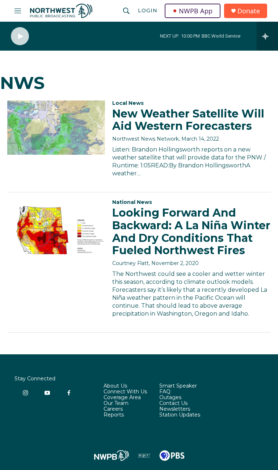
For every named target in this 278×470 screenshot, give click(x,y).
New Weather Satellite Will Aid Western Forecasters (188, 120)
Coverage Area (122, 398)
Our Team (116, 403)
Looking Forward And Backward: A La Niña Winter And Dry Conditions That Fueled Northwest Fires (191, 231)
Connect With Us (125, 392)
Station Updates (179, 415)
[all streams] (267, 36)
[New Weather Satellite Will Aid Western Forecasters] (56, 128)
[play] (20, 36)
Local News (128, 103)
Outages (170, 398)
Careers (113, 409)
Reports (114, 415)
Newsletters (174, 409)
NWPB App (195, 11)
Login (147, 10)
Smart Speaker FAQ (178, 389)
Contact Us (173, 403)
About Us (115, 386)
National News (132, 202)
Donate (248, 11)
